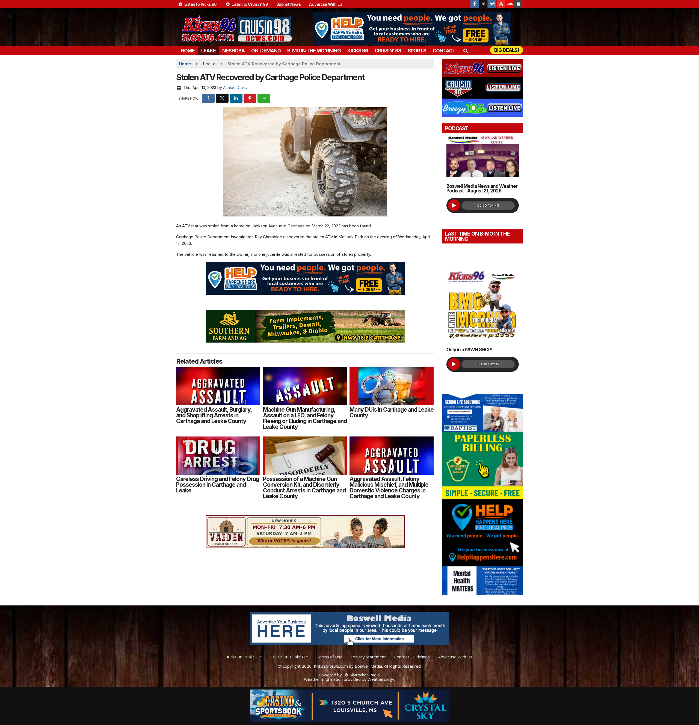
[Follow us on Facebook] (474, 4)
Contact (444, 51)
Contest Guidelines (412, 656)
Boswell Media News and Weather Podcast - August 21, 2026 (481, 188)
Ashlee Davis (235, 87)
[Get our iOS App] (518, 4)
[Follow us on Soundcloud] (509, 4)
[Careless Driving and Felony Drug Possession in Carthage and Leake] (218, 455)
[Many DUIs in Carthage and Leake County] (392, 386)
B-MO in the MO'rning (314, 51)
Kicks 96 (357, 51)
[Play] (454, 205)
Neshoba (233, 51)
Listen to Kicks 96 (200, 4)
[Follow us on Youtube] (501, 4)
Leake (208, 51)
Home (188, 51)
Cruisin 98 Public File (289, 656)
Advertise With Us (325, 4)
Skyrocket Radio (364, 675)
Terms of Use (329, 656)
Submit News (288, 4)
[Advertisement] (412, 28)
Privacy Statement (368, 656)
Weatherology (381, 679)
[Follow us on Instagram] (492, 4)
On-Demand (266, 51)
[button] (465, 51)
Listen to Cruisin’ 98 (249, 4)
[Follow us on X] (483, 4)
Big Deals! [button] (506, 50)
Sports (417, 51)
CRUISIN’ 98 (388, 51)
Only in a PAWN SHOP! (469, 349)
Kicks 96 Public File (244, 656)
